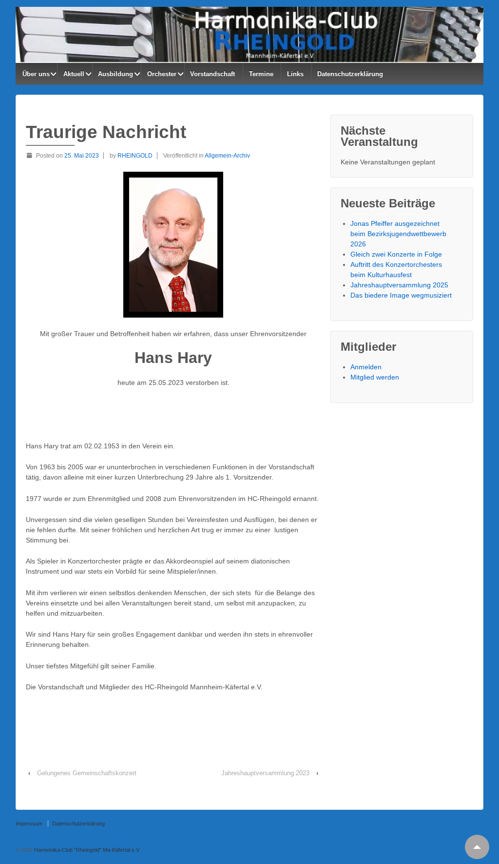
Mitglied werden (374, 377)
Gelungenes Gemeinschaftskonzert (86, 773)
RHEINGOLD (135, 155)
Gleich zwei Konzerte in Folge (396, 254)
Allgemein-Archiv (227, 155)
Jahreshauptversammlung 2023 (265, 773)
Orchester (161, 74)
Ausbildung (115, 74)
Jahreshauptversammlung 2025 (399, 285)
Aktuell (73, 74)
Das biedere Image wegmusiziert (401, 295)
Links (295, 74)
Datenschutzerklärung (350, 74)
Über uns (36, 74)
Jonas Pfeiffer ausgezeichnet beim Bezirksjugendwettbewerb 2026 (398, 234)
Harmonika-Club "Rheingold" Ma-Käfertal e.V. (86, 850)
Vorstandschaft (212, 74)
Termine (261, 74)
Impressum (29, 823)
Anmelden (366, 367)
